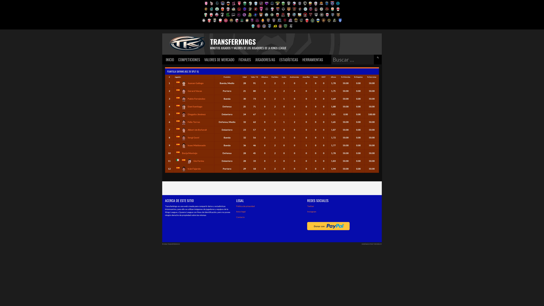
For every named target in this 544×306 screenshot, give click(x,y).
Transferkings (233, 42)
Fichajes (245, 59)
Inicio (170, 59)
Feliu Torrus (194, 122)
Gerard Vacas (195, 91)
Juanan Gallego (196, 83)
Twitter (310, 206)
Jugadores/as (265, 59)
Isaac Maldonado (197, 145)
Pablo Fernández (196, 98)
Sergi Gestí (193, 137)
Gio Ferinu (198, 161)
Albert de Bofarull (197, 129)
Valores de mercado (219, 59)
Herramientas (312, 59)
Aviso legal (241, 211)
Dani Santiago (195, 106)
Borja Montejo (189, 153)
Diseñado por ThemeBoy (372, 244)
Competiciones (189, 59)
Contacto (240, 217)
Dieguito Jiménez (197, 114)
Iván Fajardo (194, 168)
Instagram (311, 211)
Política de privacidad (245, 206)
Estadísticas (288, 59)
